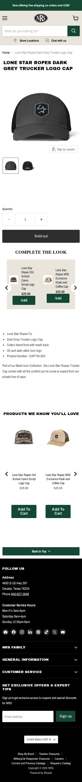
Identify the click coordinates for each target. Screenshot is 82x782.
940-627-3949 (20, 594)
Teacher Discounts (49, 754)
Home (6, 52)
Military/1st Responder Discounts (32, 759)
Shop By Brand (26, 754)
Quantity (7, 209)
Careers (59, 759)
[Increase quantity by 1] (41, 219)
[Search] (73, 31)
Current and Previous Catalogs (28, 763)
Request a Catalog (60, 763)
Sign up (65, 716)
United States (39, 739)
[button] (10, 165)
